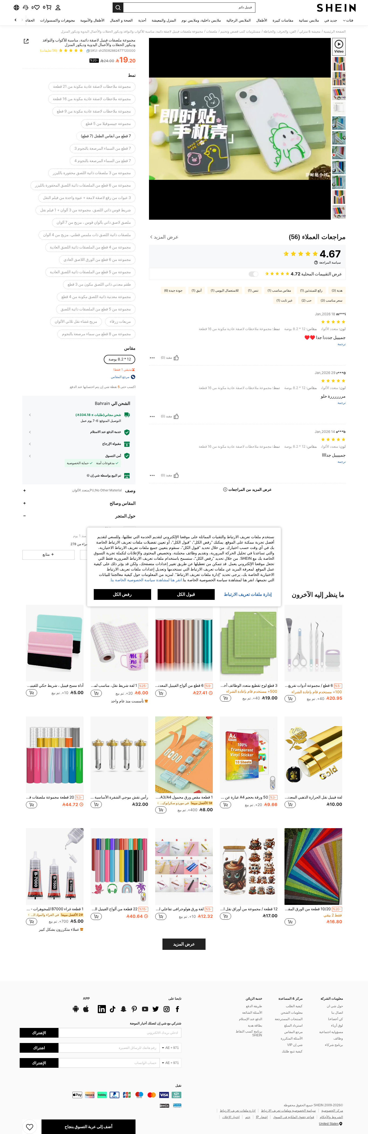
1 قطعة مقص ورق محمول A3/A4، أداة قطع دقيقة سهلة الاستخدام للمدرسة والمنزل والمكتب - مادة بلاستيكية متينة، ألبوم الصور (184, 797)
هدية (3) (337, 290)
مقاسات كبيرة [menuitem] (283, 20)
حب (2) (306, 300)
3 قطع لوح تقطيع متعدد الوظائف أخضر (248, 685)
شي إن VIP (295, 1045)
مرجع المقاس (293, 1032)
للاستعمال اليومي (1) (225, 290)
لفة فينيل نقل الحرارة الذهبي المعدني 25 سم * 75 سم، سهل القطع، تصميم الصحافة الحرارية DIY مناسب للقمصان (313, 797)
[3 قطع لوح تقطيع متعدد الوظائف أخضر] (248, 643)
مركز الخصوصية (332, 1110)
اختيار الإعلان (230, 1117)
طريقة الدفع (254, 1006)
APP (86, 998)
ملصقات (211, 31)
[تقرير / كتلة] (152, 358)
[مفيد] (176, 358)
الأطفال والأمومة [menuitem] (92, 20)
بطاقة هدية (255, 1025)
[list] (138, 1009)
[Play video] (240, 128)
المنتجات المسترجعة (289, 1019)
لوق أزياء (337, 1025)
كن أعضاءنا (335, 1019)
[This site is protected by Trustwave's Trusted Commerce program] (177, 1105)
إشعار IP (262, 1117)
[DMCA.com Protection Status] (164, 1105)
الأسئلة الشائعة (252, 1012)
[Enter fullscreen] (155, 215)
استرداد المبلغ (293, 1025)
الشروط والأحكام (331, 1117)
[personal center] (58, 7)
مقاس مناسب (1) (279, 290)
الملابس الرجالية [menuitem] (238, 20)
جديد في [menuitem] (330, 20)
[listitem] (313, 656)
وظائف (338, 1038)
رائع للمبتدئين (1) (311, 290)
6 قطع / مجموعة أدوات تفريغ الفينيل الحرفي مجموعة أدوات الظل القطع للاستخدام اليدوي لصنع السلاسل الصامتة (312, 685)
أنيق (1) (197, 290)
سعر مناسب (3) (331, 300)
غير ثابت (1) (284, 300)
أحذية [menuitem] (142, 20)
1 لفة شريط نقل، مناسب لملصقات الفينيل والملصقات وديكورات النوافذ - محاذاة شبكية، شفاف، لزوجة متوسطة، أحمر (119, 685)
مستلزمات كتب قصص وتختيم (240, 31)
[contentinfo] (100, 1095)
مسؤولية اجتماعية (331, 1032)
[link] (47, 7)
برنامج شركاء (334, 1045)
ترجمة (342, 344)
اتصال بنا (337, 1012)
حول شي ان (335, 1006)
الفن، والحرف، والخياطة (279, 31)
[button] (25, 7)
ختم (247, 1117)
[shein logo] (336, 7)
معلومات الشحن (292, 1012)
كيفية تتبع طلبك (292, 1051)
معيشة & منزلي (309, 31)
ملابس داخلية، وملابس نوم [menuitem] (201, 20)
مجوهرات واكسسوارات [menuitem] (57, 20)
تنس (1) (253, 290)
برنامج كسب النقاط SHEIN (249, 1033)
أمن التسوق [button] (113, 456)
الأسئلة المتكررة (292, 1038)
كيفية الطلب (294, 1006)
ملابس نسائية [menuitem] (309, 20)
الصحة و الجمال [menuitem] (121, 20)
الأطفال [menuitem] (261, 20)
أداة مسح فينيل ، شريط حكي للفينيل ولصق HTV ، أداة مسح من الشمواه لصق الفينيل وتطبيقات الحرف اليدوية (55, 685)
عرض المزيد (184, 944)
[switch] (253, 274)
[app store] (86, 1011)
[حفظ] (29, 1126)
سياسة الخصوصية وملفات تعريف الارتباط (288, 1110)
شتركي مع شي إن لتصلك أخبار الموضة (155, 1023)
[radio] (92, 86)
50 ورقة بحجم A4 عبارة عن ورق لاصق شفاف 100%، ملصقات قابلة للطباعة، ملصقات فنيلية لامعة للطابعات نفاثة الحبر (248, 797)
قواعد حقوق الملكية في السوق (293, 1117)
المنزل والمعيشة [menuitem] (164, 20)
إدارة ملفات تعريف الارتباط (237, 1110)
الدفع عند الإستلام (250, 1019)
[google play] (75, 1011)
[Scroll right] (16, 20)
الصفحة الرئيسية (335, 31)
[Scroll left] (22, 20)
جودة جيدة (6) (173, 290)
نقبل (178, 1085)
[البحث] (118, 7)
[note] (128, 701)
